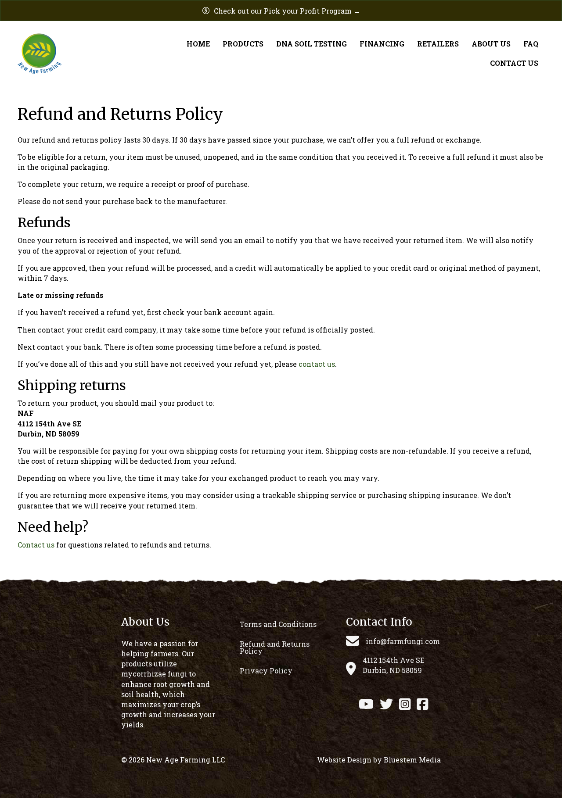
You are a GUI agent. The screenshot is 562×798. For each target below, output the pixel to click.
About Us (491, 43)
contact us (317, 364)
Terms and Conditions (278, 624)
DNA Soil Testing (311, 43)
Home (198, 43)
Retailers (438, 43)
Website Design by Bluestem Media (379, 759)
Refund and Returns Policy (275, 647)
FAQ (530, 43)
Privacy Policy (266, 670)
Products (243, 43)
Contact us (36, 544)
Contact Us (514, 63)
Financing (382, 43)
